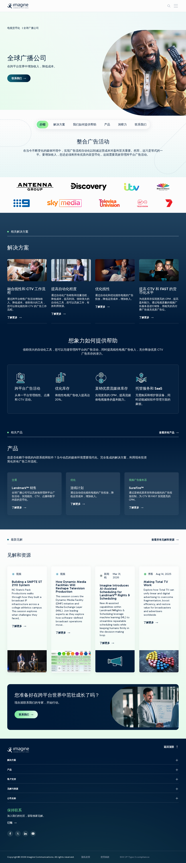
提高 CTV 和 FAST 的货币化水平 (159, 291)
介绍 (42, 124)
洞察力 (122, 124)
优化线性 (115, 291)
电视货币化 (13, 28)
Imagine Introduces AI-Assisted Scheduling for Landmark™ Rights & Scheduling (115, 619)
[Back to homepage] (17, 6)
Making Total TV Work (159, 619)
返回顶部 (169, 746)
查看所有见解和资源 (162, 539)
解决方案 (59, 124)
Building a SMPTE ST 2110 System (27, 619)
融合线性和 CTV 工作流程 (27, 291)
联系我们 (17, 78)
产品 (107, 124)
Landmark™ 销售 (34, 493)
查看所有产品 (166, 432)
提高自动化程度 (71, 291)
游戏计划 (93, 493)
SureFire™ (152, 493)
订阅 (9, 822)
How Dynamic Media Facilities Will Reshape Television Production (71, 619)
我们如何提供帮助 (84, 124)
